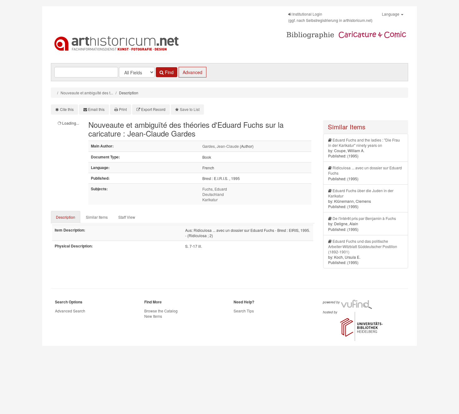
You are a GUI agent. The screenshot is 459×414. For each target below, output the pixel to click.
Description (65, 217)
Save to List (190, 109)
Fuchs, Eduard (214, 189)
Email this (96, 109)
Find (169, 72)
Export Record (153, 109)
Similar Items (97, 217)
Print (123, 109)
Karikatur (210, 199)
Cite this (67, 109)
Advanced (192, 72)
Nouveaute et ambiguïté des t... (87, 92)
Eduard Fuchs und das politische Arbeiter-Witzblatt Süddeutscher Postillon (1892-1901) (362, 246)
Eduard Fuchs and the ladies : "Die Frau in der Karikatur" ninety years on (364, 142)
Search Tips (244, 310)
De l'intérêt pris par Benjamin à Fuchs (364, 218)
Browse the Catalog (161, 310)
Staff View (126, 217)
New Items (153, 316)
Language (391, 14)
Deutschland (213, 194)
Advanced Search (70, 310)
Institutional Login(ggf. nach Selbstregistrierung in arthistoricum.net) (330, 17)
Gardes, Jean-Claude (220, 146)
